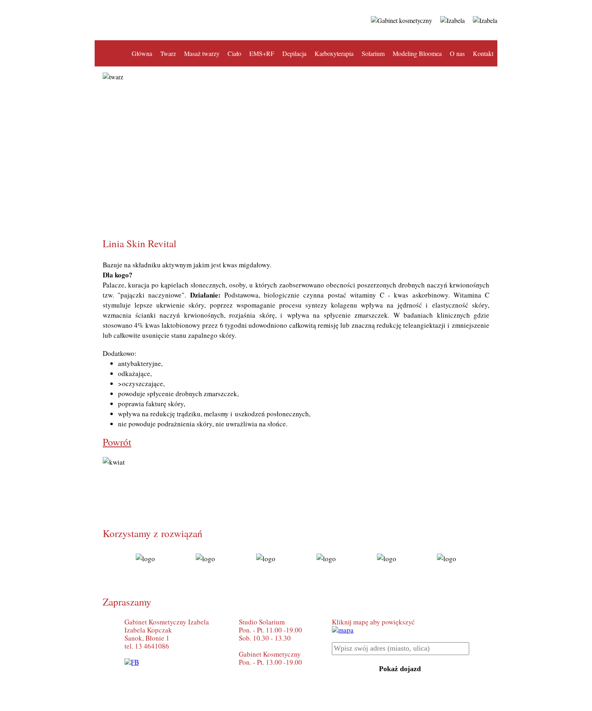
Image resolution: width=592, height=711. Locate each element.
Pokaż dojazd (400, 669)
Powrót (117, 442)
